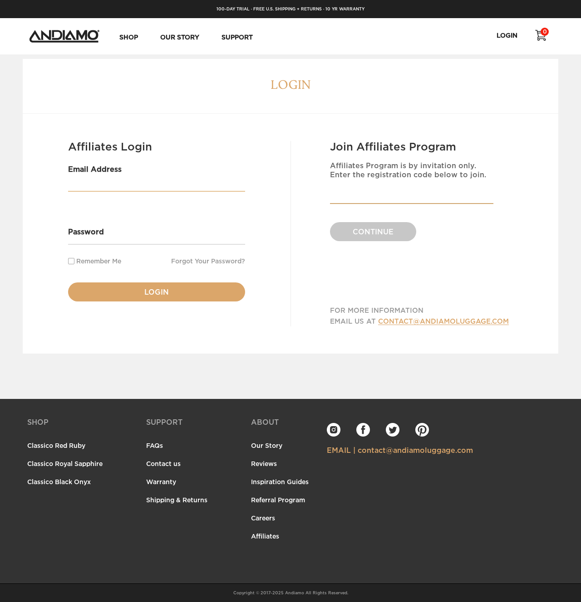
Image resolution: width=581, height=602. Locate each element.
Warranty (161, 481)
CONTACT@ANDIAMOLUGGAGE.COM (443, 321)
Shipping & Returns (176, 499)
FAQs (154, 445)
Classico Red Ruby (56, 445)
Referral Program (278, 499)
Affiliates (265, 536)
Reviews (264, 463)
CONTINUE (373, 232)
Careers (263, 518)
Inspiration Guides (280, 481)
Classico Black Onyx (59, 481)
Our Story (266, 445)
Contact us (163, 463)
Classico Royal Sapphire (65, 463)
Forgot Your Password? (208, 261)
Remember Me (97, 260)
